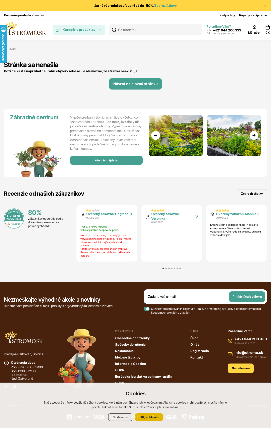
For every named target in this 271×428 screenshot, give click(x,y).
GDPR (119, 370)
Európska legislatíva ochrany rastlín (143, 377)
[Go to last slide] (155, 135)
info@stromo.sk (248, 352)
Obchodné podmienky (132, 338)
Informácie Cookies (130, 364)
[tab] (163, 268)
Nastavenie (120, 417)
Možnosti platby (127, 357)
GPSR (119, 383)
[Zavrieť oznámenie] (265, 6)
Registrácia (199, 351)
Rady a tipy (227, 15)
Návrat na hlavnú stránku (135, 84)
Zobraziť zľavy (165, 6)
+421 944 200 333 (250, 339)
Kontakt (196, 357)
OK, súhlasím (149, 417)
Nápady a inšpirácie (253, 15)
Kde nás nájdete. (106, 160)
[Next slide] (254, 135)
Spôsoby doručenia (130, 344)
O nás (194, 344)
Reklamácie (124, 351)
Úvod (194, 338)
